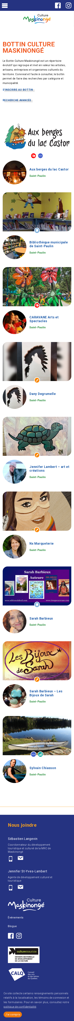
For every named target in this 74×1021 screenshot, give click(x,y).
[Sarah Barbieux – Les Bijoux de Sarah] (14, 696)
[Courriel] (20, 859)
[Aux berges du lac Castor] (14, 172)
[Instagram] (68, 5)
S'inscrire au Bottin (18, 89)
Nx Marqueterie (41, 543)
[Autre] (40, 155)
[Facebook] (57, 5)
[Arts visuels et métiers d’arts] (37, 380)
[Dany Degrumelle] (14, 397)
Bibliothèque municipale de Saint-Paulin (48, 244)
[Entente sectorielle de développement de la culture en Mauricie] (24, 955)
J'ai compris (12, 1014)
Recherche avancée (17, 100)
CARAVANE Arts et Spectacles (44, 319)
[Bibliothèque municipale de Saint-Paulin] (14, 247)
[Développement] (40, 754)
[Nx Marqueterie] (14, 547)
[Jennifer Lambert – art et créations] (14, 472)
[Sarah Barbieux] (14, 621)
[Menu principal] (5, 5)
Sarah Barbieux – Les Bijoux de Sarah (45, 693)
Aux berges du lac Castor (49, 169)
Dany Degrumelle (42, 394)
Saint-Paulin (37, 175)
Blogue (12, 926)
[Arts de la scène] (33, 155)
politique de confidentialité (20, 1006)
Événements (16, 917)
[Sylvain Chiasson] (14, 771)
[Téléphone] (10, 859)
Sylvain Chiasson (42, 768)
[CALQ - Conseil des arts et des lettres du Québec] (24, 975)
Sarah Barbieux (41, 618)
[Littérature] (37, 230)
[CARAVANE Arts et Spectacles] (14, 322)
